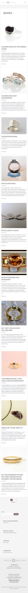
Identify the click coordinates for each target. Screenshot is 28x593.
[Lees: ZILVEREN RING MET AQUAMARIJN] (14, 80)
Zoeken (3, 511)
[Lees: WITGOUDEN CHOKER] (14, 215)
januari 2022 (5, 542)
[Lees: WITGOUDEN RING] (14, 168)
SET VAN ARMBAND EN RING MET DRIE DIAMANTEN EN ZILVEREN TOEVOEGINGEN (12, 477)
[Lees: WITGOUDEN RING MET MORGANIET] (14, 262)
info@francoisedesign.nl (14, 566)
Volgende (14, 502)
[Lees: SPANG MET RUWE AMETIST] (14, 412)
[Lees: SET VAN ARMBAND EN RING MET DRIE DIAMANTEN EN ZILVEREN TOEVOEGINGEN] (14, 459)
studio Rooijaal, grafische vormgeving (12, 586)
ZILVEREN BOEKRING (9, 136)
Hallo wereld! (6, 522)
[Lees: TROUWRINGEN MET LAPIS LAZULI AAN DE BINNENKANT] (14, 363)
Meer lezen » (3, 63)
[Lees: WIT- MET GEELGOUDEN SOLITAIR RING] (14, 313)
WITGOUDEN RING (8, 183)
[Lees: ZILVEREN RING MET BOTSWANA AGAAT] (14, 31)
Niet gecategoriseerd (7, 552)
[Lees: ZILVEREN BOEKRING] (14, 125)
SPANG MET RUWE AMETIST (12, 428)
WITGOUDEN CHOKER (9, 230)
